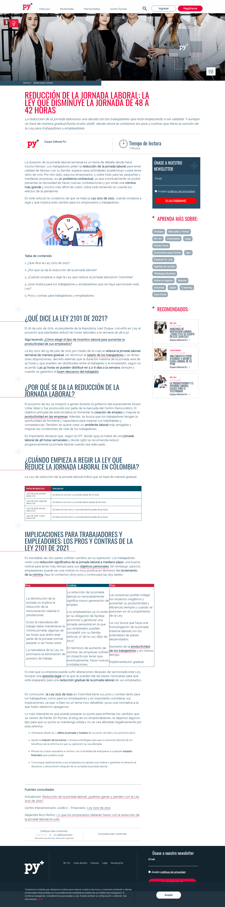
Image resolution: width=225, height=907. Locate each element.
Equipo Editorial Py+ (179, 340)
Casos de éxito (80, 863)
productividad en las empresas (46, 416)
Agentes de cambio (164, 266)
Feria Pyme (160, 294)
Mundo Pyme (161, 245)
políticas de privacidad (181, 191)
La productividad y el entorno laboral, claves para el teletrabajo (182, 387)
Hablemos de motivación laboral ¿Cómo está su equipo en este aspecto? (182, 333)
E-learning (186, 287)
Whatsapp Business (164, 273)
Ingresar (164, 8)
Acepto (176, 191)
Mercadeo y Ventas (178, 231)
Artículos (44, 9)
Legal (188, 238)
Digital (172, 287)
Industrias (159, 287)
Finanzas (158, 231)
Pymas (28, 7)
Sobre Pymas (118, 9)
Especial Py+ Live (163, 259)
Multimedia (67, 9)
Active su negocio (163, 280)
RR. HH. (158, 238)
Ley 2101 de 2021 (99, 808)
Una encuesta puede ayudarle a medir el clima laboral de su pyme (181, 360)
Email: (158, 178)
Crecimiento (173, 238)
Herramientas (92, 9)
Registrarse (190, 8)
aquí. (39, 899)
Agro (188, 252)
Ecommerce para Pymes (167, 252)
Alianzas (182, 280)
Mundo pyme (117, 863)
